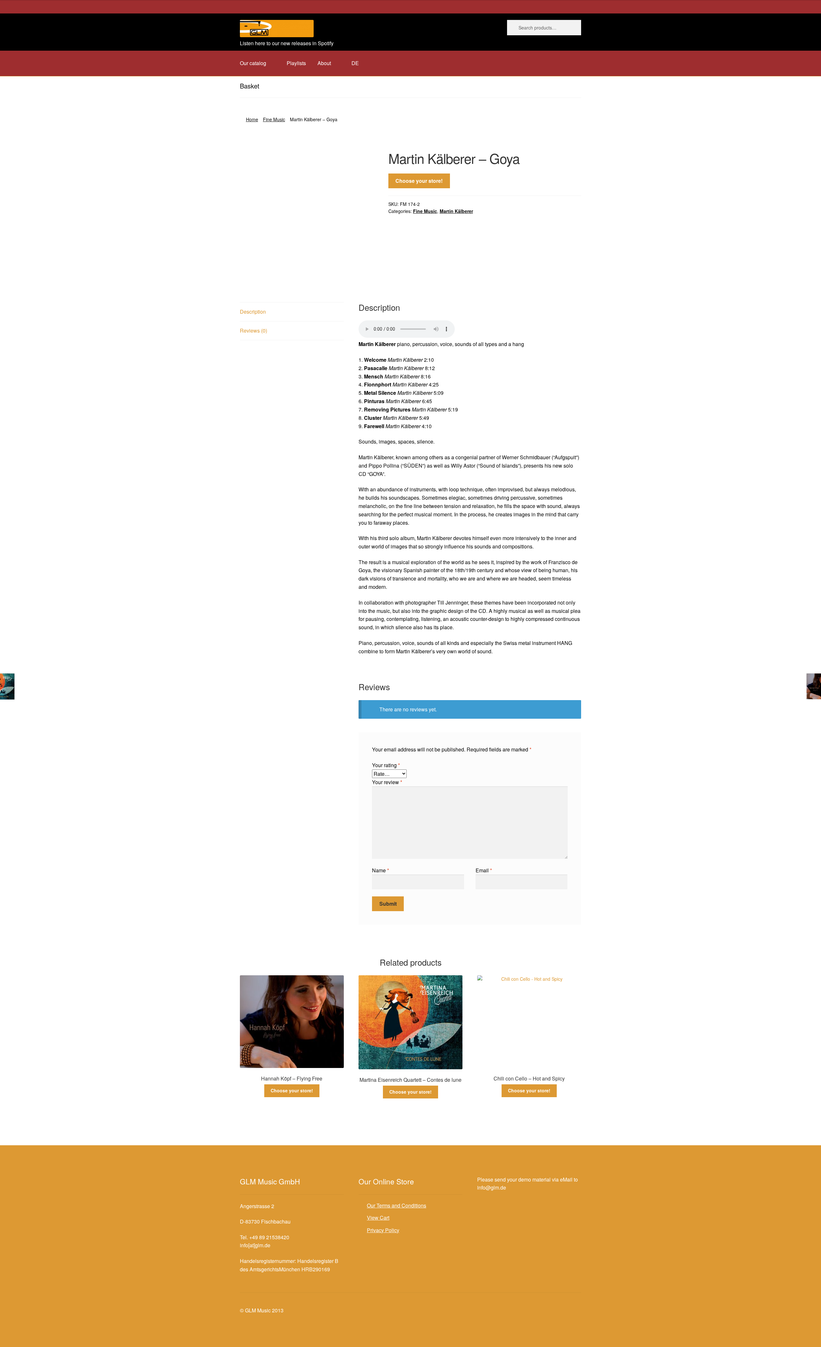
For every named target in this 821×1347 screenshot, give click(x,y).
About (324, 63)
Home (252, 119)
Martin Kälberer (456, 211)
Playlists (296, 63)
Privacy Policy (383, 1230)
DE (355, 63)
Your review (387, 782)
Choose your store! (419, 180)
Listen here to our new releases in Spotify (287, 43)
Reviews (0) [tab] (253, 330)
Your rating (386, 765)
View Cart (378, 1217)
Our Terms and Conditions (396, 1205)
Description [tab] (253, 311)
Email (484, 870)
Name (380, 870)
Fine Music (274, 119)
